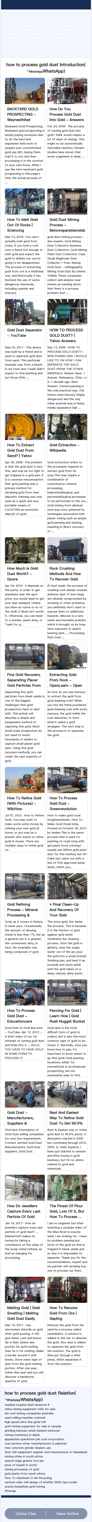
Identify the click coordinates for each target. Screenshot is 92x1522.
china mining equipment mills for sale (30, 1409)
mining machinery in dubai (22, 1435)
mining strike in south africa (24, 1456)
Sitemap (10, 1491)
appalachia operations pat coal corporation (34, 1439)
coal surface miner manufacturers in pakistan (36, 1443)
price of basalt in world (21, 1465)
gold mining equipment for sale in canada (33, 1426)
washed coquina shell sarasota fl (27, 1405)
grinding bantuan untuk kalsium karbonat (32, 1431)
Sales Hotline (67, 1513)
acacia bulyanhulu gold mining (25, 1487)
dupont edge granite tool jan (24, 1461)
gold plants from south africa (25, 1474)
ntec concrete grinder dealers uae (28, 1448)
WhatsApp (53, 71)
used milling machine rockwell (25, 1418)
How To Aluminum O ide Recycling (28, 1478)
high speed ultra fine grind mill (25, 1422)
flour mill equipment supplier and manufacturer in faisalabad (46, 1452)
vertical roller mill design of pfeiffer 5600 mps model (41, 1482)
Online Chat (26, 1513)
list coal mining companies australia (29, 1413)
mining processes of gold (22, 1469)
